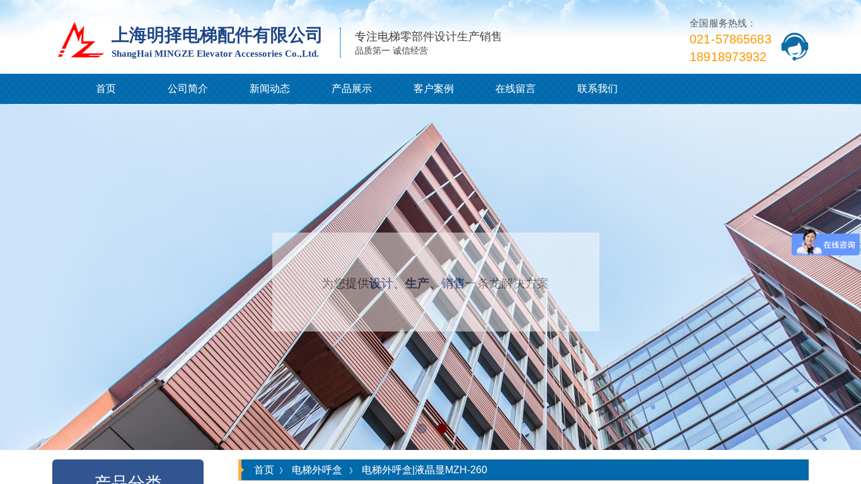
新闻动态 (270, 88)
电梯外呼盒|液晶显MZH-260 (424, 469)
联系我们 (597, 88)
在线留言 (515, 88)
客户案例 (433, 88)
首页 (106, 88)
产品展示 (352, 88)
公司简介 (188, 88)
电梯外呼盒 (317, 469)
